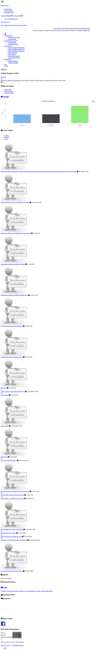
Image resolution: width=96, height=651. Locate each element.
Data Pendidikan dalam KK (16, 49)
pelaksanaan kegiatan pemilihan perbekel (13, 264)
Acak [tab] (6, 139)
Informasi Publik (13, 63)
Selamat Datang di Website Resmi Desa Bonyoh (15, 491)
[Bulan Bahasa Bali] (78, 28)
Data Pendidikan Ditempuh (16, 51)
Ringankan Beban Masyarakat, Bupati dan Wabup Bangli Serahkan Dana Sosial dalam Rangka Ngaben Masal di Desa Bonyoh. (38, 171)
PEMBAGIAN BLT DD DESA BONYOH (14, 540)
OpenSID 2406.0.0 (17, 645)
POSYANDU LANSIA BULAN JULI (12, 498)
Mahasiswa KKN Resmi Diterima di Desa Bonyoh (16, 233)
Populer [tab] (6, 137)
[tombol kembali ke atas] (1, 639)
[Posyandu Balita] (66, 28)
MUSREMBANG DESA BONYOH (12, 529)
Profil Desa (8, 36)
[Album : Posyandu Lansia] (9, 591)
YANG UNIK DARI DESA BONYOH (13, 391)
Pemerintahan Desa (10, 41)
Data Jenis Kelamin (14, 56)
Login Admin (17, 15)
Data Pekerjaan (12, 52)
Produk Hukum (12, 61)
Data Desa (7, 46)
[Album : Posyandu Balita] (26, 591)
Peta (5, 64)
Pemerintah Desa (13, 44)
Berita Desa (7, 9)
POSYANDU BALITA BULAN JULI (12, 495)
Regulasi (7, 59)
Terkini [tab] (6, 135)
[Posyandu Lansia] (54, 28)
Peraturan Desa (9, 12)
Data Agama (12, 54)
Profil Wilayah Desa (14, 37)
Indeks (3, 77)
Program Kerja (8, 11)
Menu (4, 69)
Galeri (6, 66)
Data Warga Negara (14, 57)
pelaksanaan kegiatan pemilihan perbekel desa (14, 295)
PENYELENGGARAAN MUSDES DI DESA (15, 202)
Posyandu (4, 388)
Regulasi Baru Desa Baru (8, 533)
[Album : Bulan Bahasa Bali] (44, 591)
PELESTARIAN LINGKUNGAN (11, 536)
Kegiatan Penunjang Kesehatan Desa (12, 326)
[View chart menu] (93, 101)
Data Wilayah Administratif (16, 47)
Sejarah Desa (12, 39)
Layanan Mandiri (6, 15)
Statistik (6, 97)
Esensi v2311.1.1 (6, 645)
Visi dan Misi (12, 42)
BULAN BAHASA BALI (9, 460)
